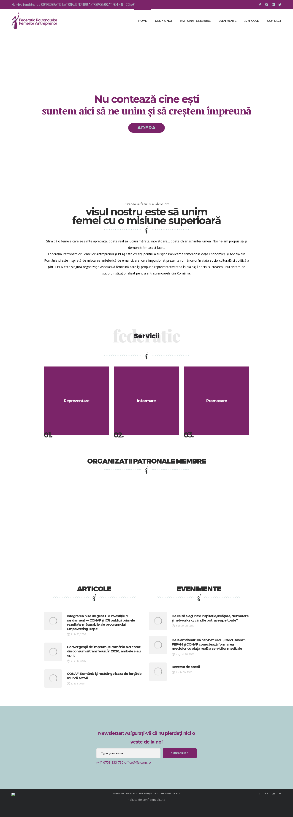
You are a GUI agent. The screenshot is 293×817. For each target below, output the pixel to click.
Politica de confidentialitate (146, 800)
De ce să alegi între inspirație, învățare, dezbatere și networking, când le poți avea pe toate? (210, 618)
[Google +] (266, 4)
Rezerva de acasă (186, 667)
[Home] (54, 793)
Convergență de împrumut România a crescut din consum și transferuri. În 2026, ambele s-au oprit (104, 651)
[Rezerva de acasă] (158, 671)
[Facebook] (260, 4)
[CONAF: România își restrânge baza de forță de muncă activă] (53, 678)
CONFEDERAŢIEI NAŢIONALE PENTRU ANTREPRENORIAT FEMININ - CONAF (88, 4)
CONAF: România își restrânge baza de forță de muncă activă (104, 675)
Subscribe (180, 753)
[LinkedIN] (273, 4)
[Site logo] (34, 20)
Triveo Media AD (168, 793)
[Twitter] (280, 4)
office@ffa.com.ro (137, 762)
